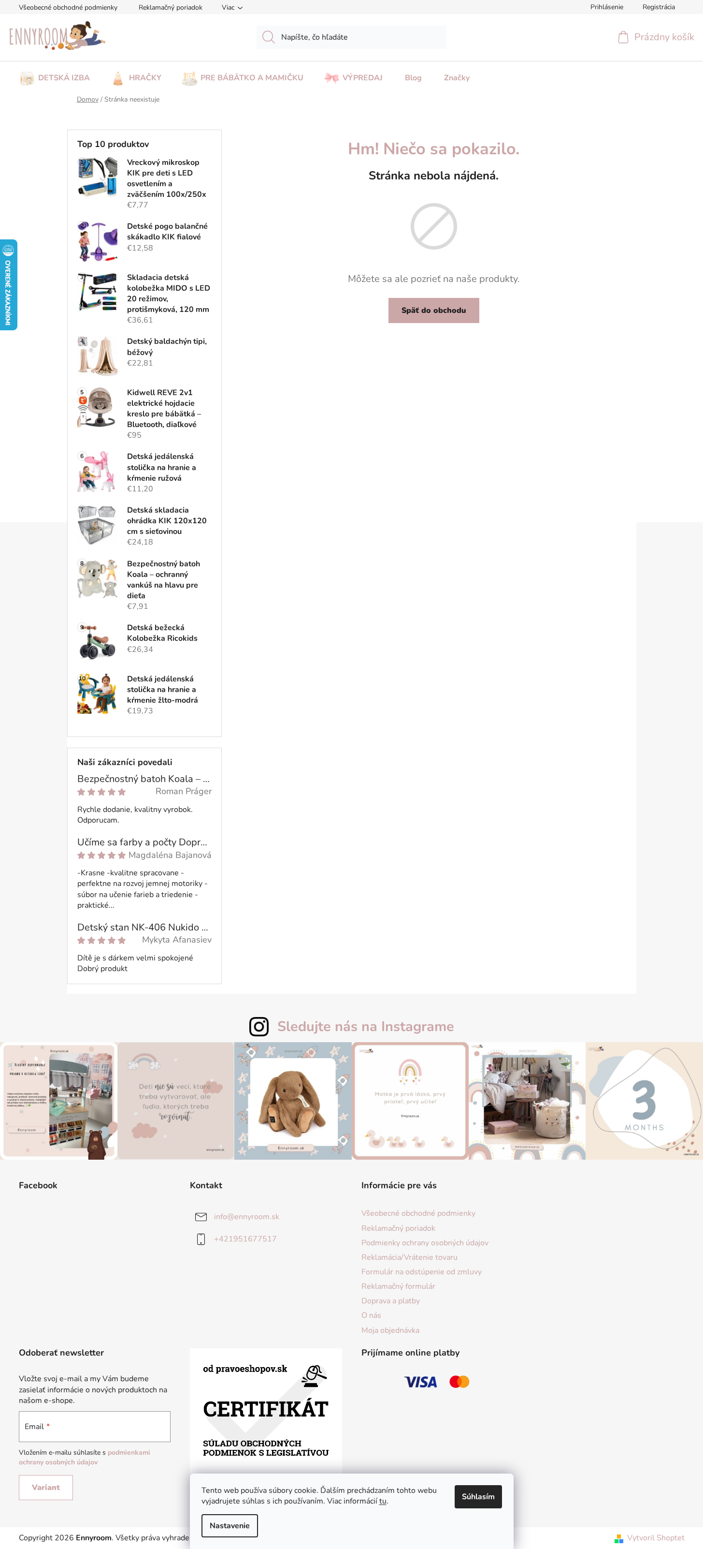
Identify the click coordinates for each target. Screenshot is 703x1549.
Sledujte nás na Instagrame (365, 1026)
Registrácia (659, 7)
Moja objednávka (390, 1330)
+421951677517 (245, 1239)
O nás (371, 1315)
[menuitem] (54, 75)
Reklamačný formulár (398, 1286)
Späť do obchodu (434, 310)
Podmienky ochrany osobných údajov (424, 1243)
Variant (46, 1487)
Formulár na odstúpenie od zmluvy (421, 1272)
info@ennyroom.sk (246, 1216)
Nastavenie (230, 1525)
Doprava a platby (390, 1301)
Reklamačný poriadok (170, 7)
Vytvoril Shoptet (656, 1538)
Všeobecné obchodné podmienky (68, 7)
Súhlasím (478, 1496)
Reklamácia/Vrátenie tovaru (409, 1257)
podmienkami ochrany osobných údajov (84, 1457)
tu (383, 1501)
